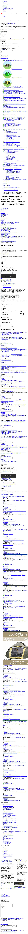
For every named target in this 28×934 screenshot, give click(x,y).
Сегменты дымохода (10, 157)
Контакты (5, 3)
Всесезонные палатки (16, 86)
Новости (5, 836)
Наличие (3, 233)
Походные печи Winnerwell (12, 155)
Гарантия (5, 7)
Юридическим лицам (8, 835)
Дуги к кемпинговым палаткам (13, 171)
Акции (4, 11)
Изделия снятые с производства (10, 827)
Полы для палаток (10, 139)
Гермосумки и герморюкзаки (9, 820)
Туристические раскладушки (12, 121)
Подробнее (3, 345)
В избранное (3, 348)
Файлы (2, 234)
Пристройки (8, 140)
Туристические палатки (17, 77)
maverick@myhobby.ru (22, 860)
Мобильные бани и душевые (9, 822)
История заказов (6, 843)
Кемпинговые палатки (17, 69)
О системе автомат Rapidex (9, 283)
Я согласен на (13, 38)
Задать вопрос (6, 841)
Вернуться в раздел (5, 222)
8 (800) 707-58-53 (4, 895)
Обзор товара (4, 223)
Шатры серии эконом (18, 91)
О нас (4, 2)
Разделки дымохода (10, 156)
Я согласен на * (13, 918)
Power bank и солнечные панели (10, 824)
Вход (4, 16)
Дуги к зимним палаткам (11, 173)
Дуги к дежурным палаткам (12, 174)
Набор (2, 224)
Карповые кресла (9, 143)
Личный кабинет (7, 842)
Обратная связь (4, 894)
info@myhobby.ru (8, 393)
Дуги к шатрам (9, 170)
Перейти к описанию (5, 247)
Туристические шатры (19, 60)
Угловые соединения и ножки (12, 177)
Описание (3, 227)
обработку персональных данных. (15, 38)
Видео (2, 235)
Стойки (7, 176)
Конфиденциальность (8, 838)
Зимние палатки (15, 90)
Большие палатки (16, 92)
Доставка (5, 5)
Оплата (4, 6)
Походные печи (14, 102)
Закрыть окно (4, 49)
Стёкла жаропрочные (10, 158)
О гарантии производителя (9, 284)
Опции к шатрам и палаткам (9, 815)
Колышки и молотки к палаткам (13, 136)
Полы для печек (9, 153)
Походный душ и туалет (11, 163)
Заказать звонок (11, 23)
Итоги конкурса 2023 (8, 8)
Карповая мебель (16, 95)
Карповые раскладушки (11, 144)
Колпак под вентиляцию (11, 132)
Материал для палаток (11, 178)
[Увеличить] (14, 237)
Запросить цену (12, 931)
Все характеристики (5, 253)
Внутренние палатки (10, 133)
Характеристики (4, 228)
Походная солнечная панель (12, 167)
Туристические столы (10, 123)
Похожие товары (4, 231)
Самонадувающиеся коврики (9, 819)
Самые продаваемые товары (7, 494)
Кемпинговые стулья (10, 120)
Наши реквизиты (7, 287)
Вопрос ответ (6, 839)
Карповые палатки (17, 88)
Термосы (10, 106)
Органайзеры (9, 137)
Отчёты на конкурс (7, 9)
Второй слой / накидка (11, 135)
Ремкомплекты (9, 131)
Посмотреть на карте (5, 883)
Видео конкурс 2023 (7, 832)
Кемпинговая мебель (18, 87)
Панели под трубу (10, 138)
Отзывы (5, 1)
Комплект (3, 226)
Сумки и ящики (9, 159)
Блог (4, 837)
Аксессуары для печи (10, 152)
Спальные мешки (16, 97)
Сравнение (3, 346)
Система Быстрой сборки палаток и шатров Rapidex (14, 831)
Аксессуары (3, 229)
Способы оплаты (7, 285)
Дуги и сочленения (17, 110)
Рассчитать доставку (6, 279)
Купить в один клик (15, 919)
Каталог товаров (4, 56)
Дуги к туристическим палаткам (13, 172)
